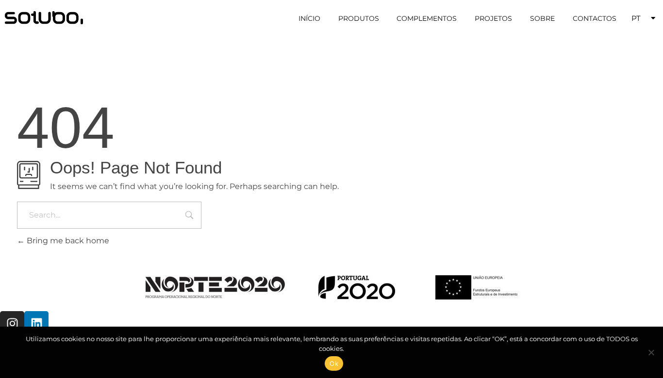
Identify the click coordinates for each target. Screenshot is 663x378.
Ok (334, 363)
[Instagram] (12, 323)
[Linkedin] (36, 323)
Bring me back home (67, 240)
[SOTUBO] (44, 17)
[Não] (651, 352)
